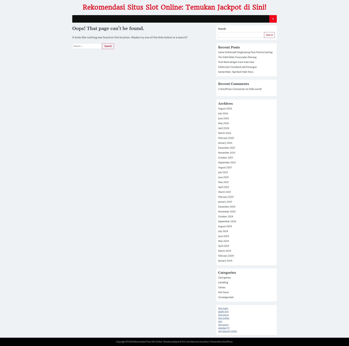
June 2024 (223, 236)
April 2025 (223, 187)
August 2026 (225, 108)
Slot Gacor (223, 292)
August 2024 (225, 226)
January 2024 (225, 260)
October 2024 (225, 216)
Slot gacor (223, 315)
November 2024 (226, 211)
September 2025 (227, 162)
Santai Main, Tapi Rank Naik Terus (235, 71)
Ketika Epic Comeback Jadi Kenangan (237, 67)
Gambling (223, 282)
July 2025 (223, 172)
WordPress (227, 342)
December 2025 (226, 147)
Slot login (223, 308)
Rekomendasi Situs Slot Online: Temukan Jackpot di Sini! (175, 7)
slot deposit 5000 (227, 331)
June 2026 (223, 118)
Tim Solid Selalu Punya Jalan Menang (237, 57)
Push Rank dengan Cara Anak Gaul (236, 62)
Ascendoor (204, 342)
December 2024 (226, 206)
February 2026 (226, 138)
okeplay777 (224, 328)
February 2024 (226, 255)
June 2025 (223, 177)
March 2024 (224, 250)
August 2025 (225, 167)
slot (220, 321)
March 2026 (224, 133)
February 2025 (226, 196)
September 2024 (227, 221)
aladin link (223, 311)
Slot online (223, 318)
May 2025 (223, 182)
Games (221, 287)
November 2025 (226, 152)
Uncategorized (226, 297)
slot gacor (223, 324)
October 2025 (225, 157)
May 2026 (223, 123)
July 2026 (223, 113)
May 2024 (223, 241)
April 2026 (223, 128)
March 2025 (224, 192)
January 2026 (225, 143)
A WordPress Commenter (231, 89)
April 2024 (223, 246)
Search (222, 28)
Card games (224, 277)
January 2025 (225, 201)
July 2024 (223, 231)
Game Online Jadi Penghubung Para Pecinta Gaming (245, 52)
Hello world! (255, 89)
